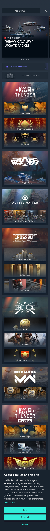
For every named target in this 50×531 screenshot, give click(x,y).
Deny (25, 510)
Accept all (25, 517)
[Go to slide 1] (21, 59)
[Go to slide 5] (28, 59)
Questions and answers (30, 75)
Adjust (25, 524)
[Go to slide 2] (23, 59)
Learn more (9, 502)
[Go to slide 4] (26, 59)
